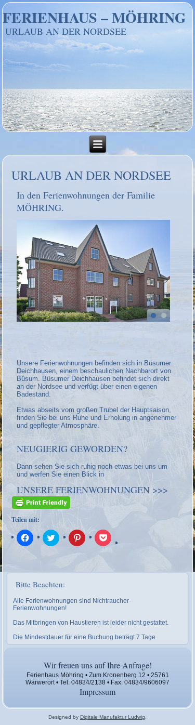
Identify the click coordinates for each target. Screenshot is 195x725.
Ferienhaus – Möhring (94, 17)
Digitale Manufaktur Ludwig (112, 717)
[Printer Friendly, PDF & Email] (41, 501)
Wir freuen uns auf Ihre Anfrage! (98, 665)
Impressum (97, 691)
